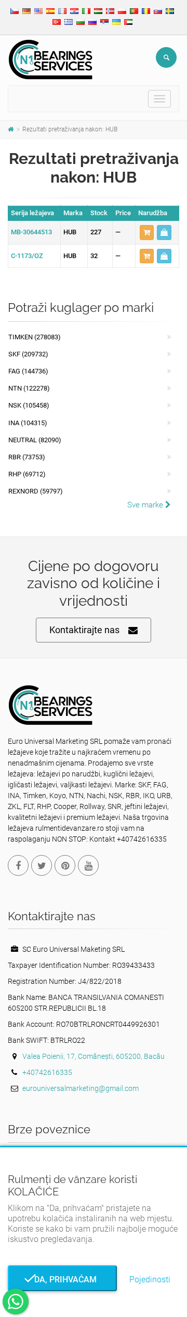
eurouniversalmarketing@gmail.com (80, 1088)
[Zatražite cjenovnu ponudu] (164, 232)
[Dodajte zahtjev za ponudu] (147, 232)
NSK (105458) (28, 405)
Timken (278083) (34, 337)
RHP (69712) (27, 474)
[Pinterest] (65, 865)
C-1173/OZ (27, 256)
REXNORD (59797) (35, 491)
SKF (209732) (28, 354)
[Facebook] (18, 865)
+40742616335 (47, 1072)
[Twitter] (41, 865)
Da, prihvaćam (62, 1279)
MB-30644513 (31, 232)
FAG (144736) (28, 371)
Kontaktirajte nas (84, 629)
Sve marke (146, 505)
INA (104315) (27, 423)
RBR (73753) (26, 457)
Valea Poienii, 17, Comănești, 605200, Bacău (93, 1056)
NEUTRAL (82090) (34, 440)
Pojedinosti (149, 1279)
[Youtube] (88, 865)
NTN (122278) (29, 388)
